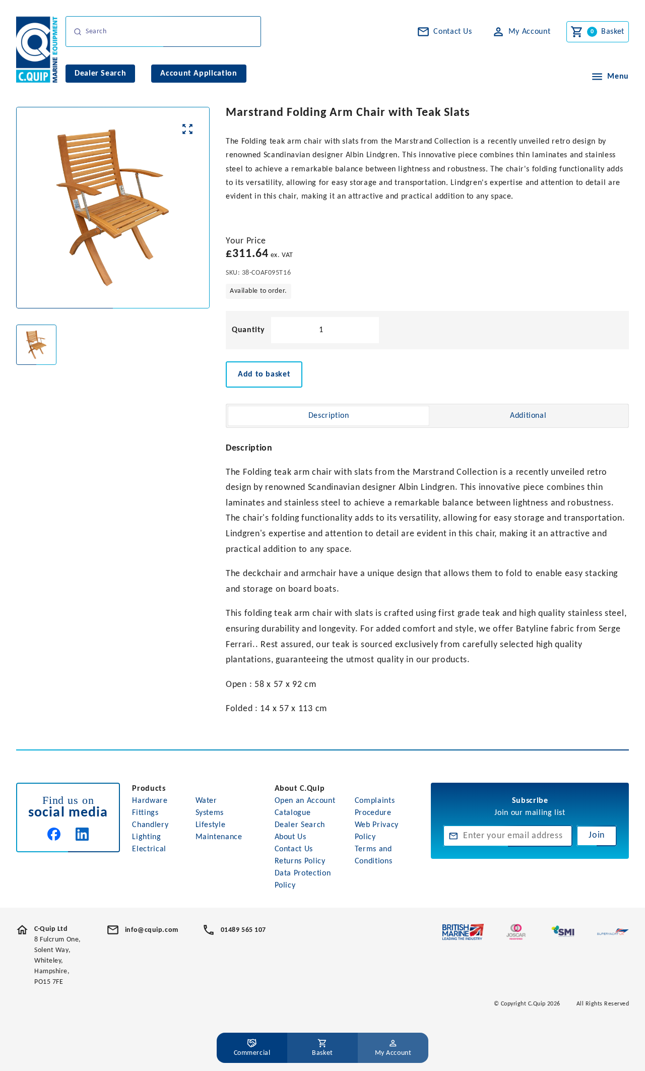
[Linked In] (82, 834)
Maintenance (219, 837)
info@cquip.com (151, 930)
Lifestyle (211, 825)
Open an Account (305, 801)
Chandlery (150, 825)
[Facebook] (54, 834)
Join (597, 835)
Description (328, 416)
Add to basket (264, 374)
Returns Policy (300, 861)
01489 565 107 (243, 930)
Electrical (149, 849)
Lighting (146, 837)
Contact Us (294, 849)
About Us (290, 837)
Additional (528, 416)
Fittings (145, 813)
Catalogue (293, 813)
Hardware (149, 801)
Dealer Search (300, 825)
